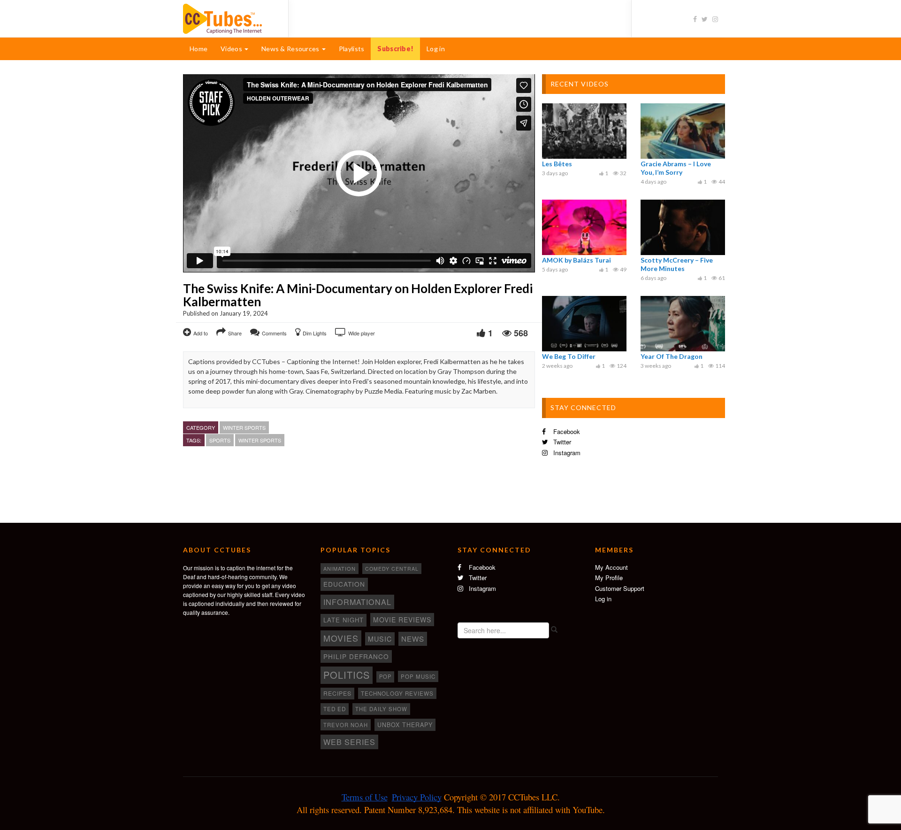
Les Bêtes (557, 164)
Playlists (352, 49)
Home (198, 49)
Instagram (565, 452)
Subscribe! (395, 49)
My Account (611, 567)
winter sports (259, 440)
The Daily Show (381, 709)
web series (349, 741)
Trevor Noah (345, 725)
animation (339, 568)
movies (341, 638)
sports (219, 440)
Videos (232, 49)
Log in (436, 49)
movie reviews (402, 619)
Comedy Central (392, 568)
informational (357, 601)
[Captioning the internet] (228, 18)
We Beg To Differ (569, 356)
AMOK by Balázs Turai (576, 260)
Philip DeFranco (356, 656)
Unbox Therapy (405, 725)
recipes (337, 693)
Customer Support (619, 588)
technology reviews (397, 693)
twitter (561, 441)
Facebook (565, 431)
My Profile (609, 577)
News (412, 639)
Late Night (343, 619)
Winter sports (244, 427)
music (380, 639)
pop (385, 676)
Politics (346, 675)
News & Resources (291, 49)
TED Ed (334, 709)
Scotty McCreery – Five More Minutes (677, 264)
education (344, 584)
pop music (418, 676)
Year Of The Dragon (671, 356)
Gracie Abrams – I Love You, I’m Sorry (676, 168)
